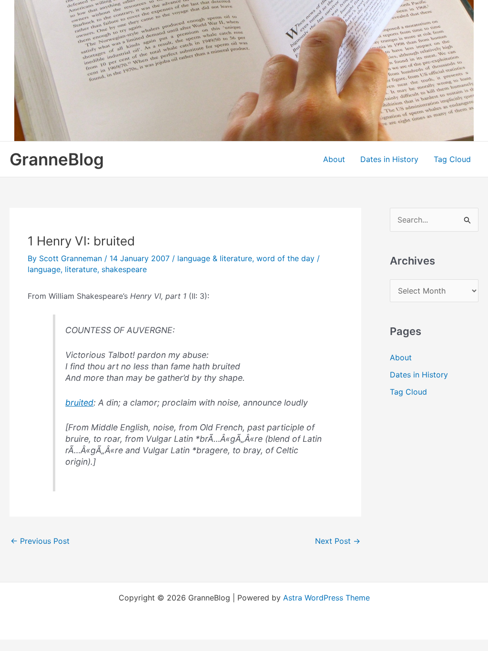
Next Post (337, 541)
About (334, 159)
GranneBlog (57, 159)
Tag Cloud (452, 159)
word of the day (285, 258)
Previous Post (40, 541)
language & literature (214, 258)
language (44, 269)
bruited (79, 402)
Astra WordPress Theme (326, 597)
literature (81, 269)
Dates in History (389, 159)
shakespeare (124, 269)
